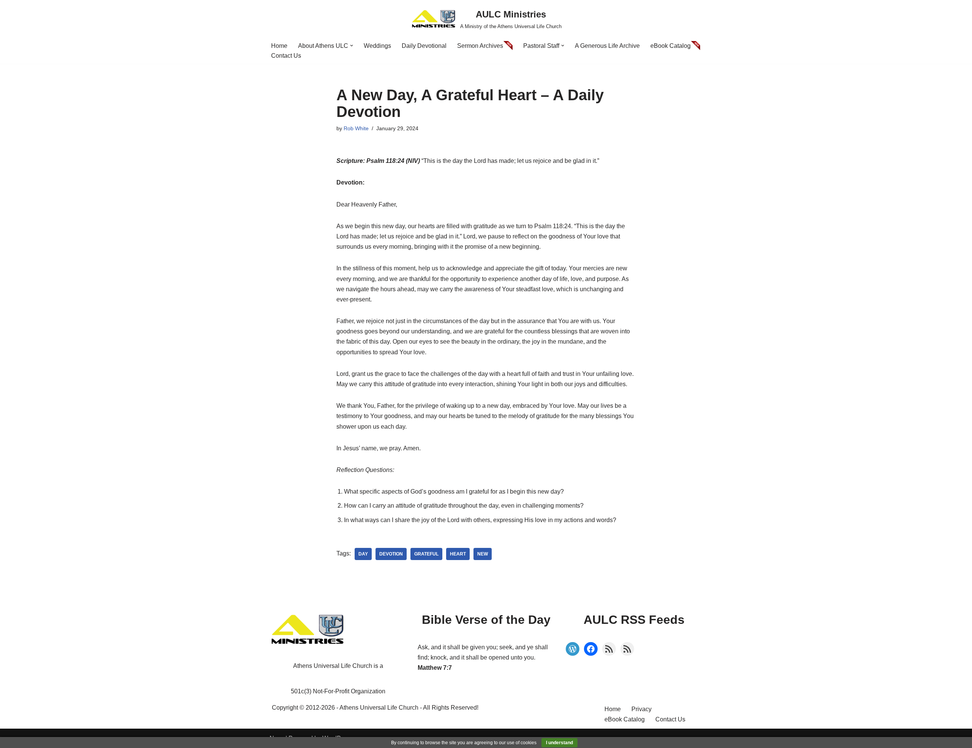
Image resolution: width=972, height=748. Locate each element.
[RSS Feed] (609, 649)
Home (279, 46)
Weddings (377, 46)
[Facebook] (591, 649)
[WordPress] (572, 649)
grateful (426, 554)
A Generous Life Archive (607, 46)
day (363, 554)
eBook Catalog (670, 46)
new (482, 554)
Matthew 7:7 (435, 667)
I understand (559, 742)
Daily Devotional (424, 46)
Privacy (641, 709)
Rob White (356, 128)
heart (458, 554)
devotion (391, 554)
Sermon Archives (480, 46)
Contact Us (286, 55)
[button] (351, 45)
